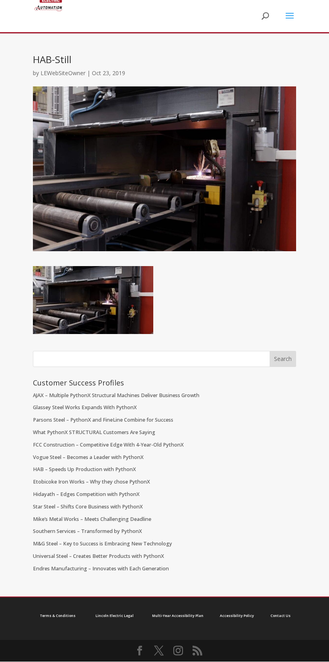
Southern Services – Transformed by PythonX (87, 531)
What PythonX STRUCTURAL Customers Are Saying (94, 432)
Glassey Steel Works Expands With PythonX (85, 407)
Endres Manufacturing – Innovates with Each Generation (101, 568)
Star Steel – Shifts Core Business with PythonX (88, 506)
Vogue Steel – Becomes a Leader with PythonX (88, 457)
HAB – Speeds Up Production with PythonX (84, 469)
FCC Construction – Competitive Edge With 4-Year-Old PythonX (108, 444)
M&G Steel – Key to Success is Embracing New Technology (102, 543)
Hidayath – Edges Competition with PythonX (86, 494)
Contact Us (280, 615)
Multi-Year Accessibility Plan (177, 615)
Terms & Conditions (57, 615)
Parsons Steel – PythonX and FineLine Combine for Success (103, 419)
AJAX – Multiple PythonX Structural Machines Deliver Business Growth (116, 395)
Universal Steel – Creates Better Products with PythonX (98, 556)
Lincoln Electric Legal (114, 615)
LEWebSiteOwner (63, 73)
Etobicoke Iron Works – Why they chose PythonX (91, 481)
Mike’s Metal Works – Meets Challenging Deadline (92, 519)
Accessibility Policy (237, 615)
